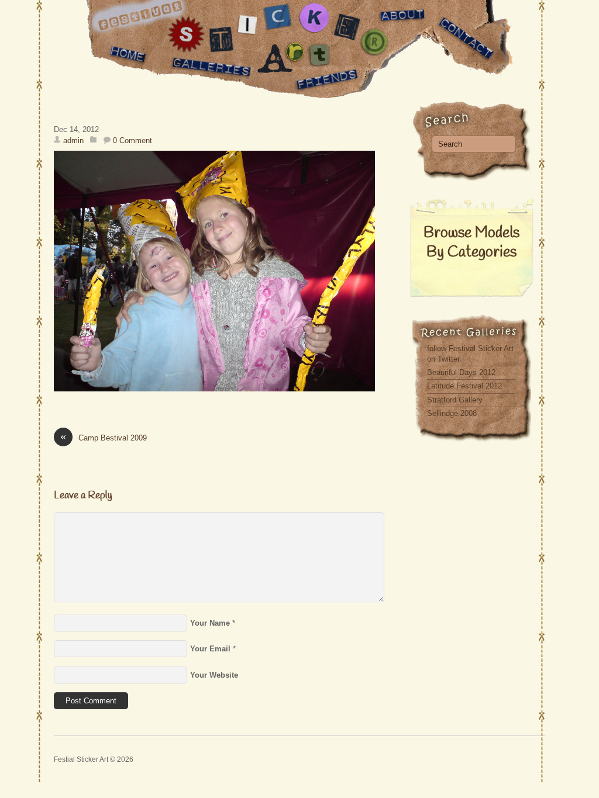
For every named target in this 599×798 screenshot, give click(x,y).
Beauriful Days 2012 (461, 372)
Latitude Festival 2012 (464, 385)
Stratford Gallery (455, 399)
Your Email (210, 648)
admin (73, 140)
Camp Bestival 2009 (103, 437)
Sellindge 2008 (452, 413)
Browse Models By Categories (471, 243)
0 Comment (132, 140)
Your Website (214, 675)
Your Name (210, 623)
